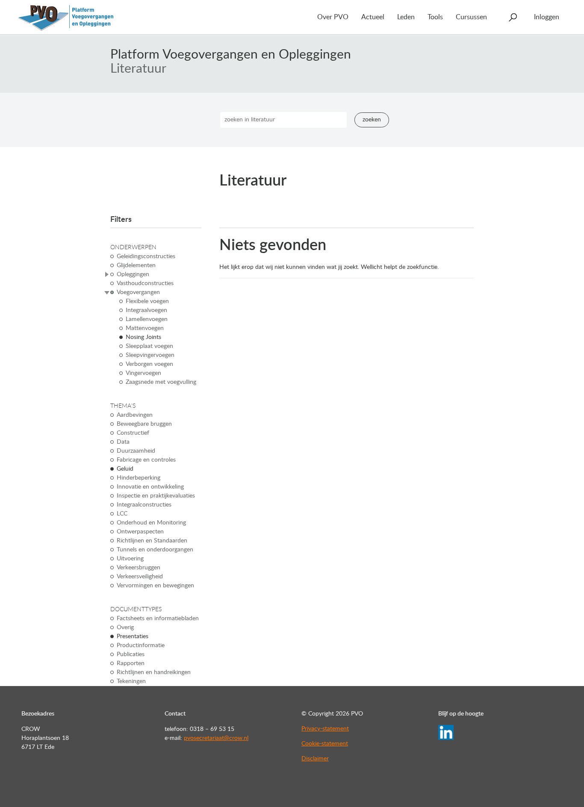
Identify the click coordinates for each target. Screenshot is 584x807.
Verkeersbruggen (138, 568)
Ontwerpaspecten (140, 532)
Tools (435, 17)
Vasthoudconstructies (145, 283)
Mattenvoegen (145, 328)
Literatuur (138, 68)
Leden (406, 17)
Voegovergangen (138, 292)
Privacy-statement (325, 729)
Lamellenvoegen (147, 319)
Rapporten (131, 663)
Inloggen (546, 17)
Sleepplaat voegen (149, 346)
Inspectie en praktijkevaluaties (156, 496)
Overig (125, 627)
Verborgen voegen (149, 364)
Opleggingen (133, 274)
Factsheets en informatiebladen (158, 618)
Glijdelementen (136, 265)
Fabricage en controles (146, 460)
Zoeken (372, 120)
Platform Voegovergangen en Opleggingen (230, 54)
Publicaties (131, 654)
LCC (122, 514)
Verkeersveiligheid (140, 577)
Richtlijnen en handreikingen (154, 672)
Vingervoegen (143, 373)
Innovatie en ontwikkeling (150, 487)
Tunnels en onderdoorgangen (155, 550)
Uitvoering (130, 559)
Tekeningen (131, 681)
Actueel (372, 17)
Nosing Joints (143, 337)
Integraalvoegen (146, 310)
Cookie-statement (324, 744)
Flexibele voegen (147, 301)
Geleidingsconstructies (146, 256)
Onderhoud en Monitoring (151, 523)
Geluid (125, 469)
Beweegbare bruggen (144, 424)
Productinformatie (141, 645)
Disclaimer (315, 759)
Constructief (133, 433)
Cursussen (471, 17)
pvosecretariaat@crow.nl (216, 738)
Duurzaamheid (136, 451)
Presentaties (132, 636)
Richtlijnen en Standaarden (152, 541)
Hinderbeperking (138, 478)
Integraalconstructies (144, 505)
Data (123, 442)
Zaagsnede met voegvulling (161, 382)
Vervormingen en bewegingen (155, 586)
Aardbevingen (135, 415)
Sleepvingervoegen (150, 355)
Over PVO (332, 17)
